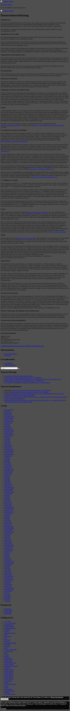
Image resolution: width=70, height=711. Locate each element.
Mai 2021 (7, 479)
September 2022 (9, 454)
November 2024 (9, 418)
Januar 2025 (7, 414)
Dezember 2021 (9, 469)
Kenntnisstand (5, 151)
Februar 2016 (8, 573)
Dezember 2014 (9, 588)
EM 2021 (7, 641)
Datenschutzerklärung (10, 354)
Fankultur (7, 644)
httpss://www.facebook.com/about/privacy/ (42, 169)
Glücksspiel (7, 658)
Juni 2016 (7, 566)
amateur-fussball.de (9, 365)
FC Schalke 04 (8, 651)
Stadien (6, 682)
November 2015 (9, 576)
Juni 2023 (7, 439)
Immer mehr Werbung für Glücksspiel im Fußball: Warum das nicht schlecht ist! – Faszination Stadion (33, 400)
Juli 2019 (7, 515)
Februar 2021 (8, 484)
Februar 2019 (8, 523)
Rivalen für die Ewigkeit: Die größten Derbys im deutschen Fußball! (33, 394)
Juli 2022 (7, 457)
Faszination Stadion (6, 4)
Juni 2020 (7, 497)
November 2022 (9, 451)
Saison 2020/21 (8, 672)
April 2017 (7, 558)
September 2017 (9, 550)
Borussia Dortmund (10, 628)
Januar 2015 (7, 586)
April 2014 (7, 596)
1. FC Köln (7, 621)
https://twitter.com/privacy (58, 232)
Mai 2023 (7, 441)
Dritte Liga (7, 639)
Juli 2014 (7, 593)
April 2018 (7, 538)
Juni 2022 (7, 459)
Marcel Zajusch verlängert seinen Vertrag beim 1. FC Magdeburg (23, 377)
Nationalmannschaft (10, 663)
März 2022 (7, 464)
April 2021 (7, 480)
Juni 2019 (7, 517)
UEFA (6, 687)
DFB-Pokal (7, 636)
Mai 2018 (7, 536)
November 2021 (9, 470)
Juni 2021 (7, 477)
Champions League (10, 633)
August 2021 (8, 474)
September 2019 (9, 512)
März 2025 (7, 411)
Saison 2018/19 (8, 669)
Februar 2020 (8, 503)
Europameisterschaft (10, 643)
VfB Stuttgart (8, 689)
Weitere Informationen (56, 697)
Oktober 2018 (8, 530)
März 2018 (7, 540)
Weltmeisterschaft (9, 691)
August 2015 (8, 581)
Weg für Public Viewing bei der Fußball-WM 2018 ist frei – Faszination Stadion (27, 397)
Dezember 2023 (9, 429)
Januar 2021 (7, 485)
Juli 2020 (7, 495)
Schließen (3, 708)
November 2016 (9, 561)
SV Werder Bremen (10, 684)
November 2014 (9, 589)
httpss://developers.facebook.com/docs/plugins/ (14, 141)
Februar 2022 (8, 466)
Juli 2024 (7, 424)
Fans (5, 648)
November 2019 (9, 508)
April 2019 (7, 520)
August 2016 (8, 565)
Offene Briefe (8, 610)
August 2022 (8, 456)
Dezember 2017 (9, 545)
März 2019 (7, 522)
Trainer (6, 686)
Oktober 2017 (8, 548)
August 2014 (8, 591)
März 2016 (7, 571)
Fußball (6, 656)
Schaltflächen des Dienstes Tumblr (25, 238)
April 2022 (7, 462)
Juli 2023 (7, 438)
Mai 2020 (7, 499)
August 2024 (8, 423)
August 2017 (8, 551)
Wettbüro (7, 692)
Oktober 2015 (8, 578)
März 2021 (7, 482)
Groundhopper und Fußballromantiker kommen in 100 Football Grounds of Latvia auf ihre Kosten (32, 379)
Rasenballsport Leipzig (11, 666)
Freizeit (6, 654)
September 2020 (9, 492)
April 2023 (7, 442)
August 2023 (8, 436)
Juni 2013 (7, 599)
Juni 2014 (7, 594)
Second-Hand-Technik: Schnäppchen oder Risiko (18, 376)
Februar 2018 (8, 541)
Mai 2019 (7, 518)
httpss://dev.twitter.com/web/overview (37, 212)
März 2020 (7, 502)
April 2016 (7, 569)
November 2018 (9, 528)
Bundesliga (7, 630)
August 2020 (8, 494)
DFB (5, 635)
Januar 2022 (7, 467)
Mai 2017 (7, 556)
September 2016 (9, 563)
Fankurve (7, 646)
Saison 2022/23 (8, 676)
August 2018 (8, 533)
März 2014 (7, 597)
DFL (5, 638)
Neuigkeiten (7, 609)
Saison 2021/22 (8, 674)
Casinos (6, 631)
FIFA (5, 653)
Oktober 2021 (8, 472)
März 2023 (7, 444)
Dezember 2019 (9, 507)
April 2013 (7, 601)
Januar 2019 (7, 525)
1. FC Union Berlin (10, 623)
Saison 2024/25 (8, 679)
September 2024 (9, 421)
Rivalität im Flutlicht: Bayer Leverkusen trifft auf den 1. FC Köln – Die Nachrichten (28, 393)
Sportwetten (7, 614)
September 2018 (9, 532)
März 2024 (7, 426)
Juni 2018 (7, 535)
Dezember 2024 (9, 416)
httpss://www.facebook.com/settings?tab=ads (44, 177)
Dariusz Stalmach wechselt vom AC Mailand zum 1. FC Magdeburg (24, 381)
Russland (7, 667)
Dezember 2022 (9, 449)
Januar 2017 (7, 560)
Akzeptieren (4, 699)
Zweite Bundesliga (9, 694)
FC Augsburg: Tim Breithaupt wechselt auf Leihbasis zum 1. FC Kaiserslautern (27, 382)
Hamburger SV (8, 659)
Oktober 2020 (8, 490)
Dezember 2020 (9, 487)
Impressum (7, 355)
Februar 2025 (8, 413)
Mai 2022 (7, 461)
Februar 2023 (8, 446)
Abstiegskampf (8, 625)
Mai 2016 (7, 568)
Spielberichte (8, 612)
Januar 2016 (7, 574)
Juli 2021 (7, 475)
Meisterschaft (8, 661)
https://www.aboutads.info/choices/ (11, 125)
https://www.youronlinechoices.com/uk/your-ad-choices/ (48, 125)
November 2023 (9, 431)
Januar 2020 (7, 505)
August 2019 (8, 513)
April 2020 (7, 500)
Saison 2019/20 (8, 671)
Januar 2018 (7, 543)
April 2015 (7, 583)
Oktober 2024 (8, 419)
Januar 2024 (7, 428)
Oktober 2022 (8, 452)
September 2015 (9, 579)
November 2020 (9, 489)
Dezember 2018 (9, 527)
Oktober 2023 (8, 433)
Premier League (8, 664)
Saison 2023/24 (8, 677)
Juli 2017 (7, 553)
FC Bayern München (10, 649)
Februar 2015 (8, 584)
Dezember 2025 (9, 409)
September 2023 (9, 434)
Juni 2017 (7, 555)
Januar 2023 (7, 447)
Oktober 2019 (8, 510)
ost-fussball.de (8, 363)
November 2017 (9, 546)
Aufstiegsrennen (9, 626)
